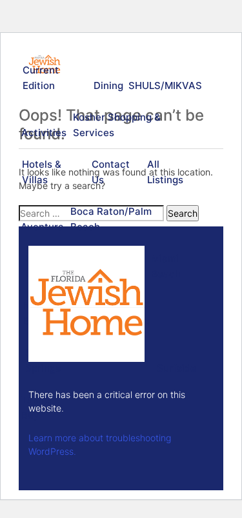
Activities (42, 132)
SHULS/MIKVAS (163, 85)
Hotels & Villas (41, 172)
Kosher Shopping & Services (117, 125)
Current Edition (41, 78)
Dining (108, 85)
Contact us (111, 172)
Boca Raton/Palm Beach (111, 219)
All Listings (165, 172)
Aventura (41, 227)
